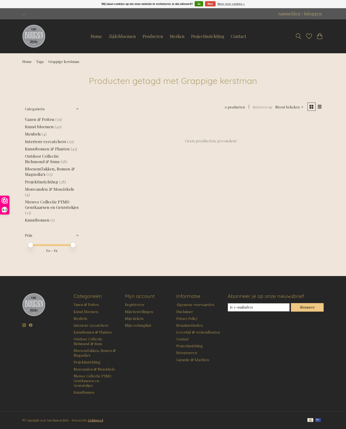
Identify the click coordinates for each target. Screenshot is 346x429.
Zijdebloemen (122, 36)
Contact (238, 36)
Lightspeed (95, 420)
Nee (210, 4)
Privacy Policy (186, 318)
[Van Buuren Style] (33, 36)
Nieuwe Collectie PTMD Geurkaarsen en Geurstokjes (52, 204)
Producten (153, 36)
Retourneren (186, 352)
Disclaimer (184, 311)
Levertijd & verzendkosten (198, 332)
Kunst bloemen (39, 126)
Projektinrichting (41, 181)
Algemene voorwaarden (195, 304)
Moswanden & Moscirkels (49, 189)
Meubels (33, 133)
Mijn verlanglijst (138, 325)
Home (96, 36)
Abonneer (307, 307)
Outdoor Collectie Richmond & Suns (42, 158)
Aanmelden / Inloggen (300, 13)
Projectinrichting (207, 36)
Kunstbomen (37, 220)
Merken (177, 36)
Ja (199, 4)
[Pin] (318, 420)
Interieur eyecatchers (45, 141)
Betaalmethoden (189, 325)
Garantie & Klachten (192, 359)
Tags (40, 61)
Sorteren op (262, 107)
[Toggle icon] (298, 36)
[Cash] (310, 420)
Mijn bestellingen (139, 311)
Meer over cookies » (231, 4)
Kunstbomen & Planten (47, 148)
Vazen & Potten (39, 119)
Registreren (134, 304)
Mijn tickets (134, 318)
